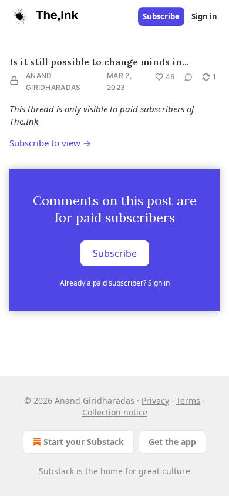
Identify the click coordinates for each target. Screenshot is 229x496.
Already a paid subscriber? (115, 283)
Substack (56, 471)
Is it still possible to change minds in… (99, 62)
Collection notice (114, 412)
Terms (188, 400)
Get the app (172, 441)
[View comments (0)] (188, 77)
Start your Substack (83, 441)
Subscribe (161, 16)
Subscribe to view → (50, 143)
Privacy (155, 400)
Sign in (204, 16)
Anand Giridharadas (53, 81)
